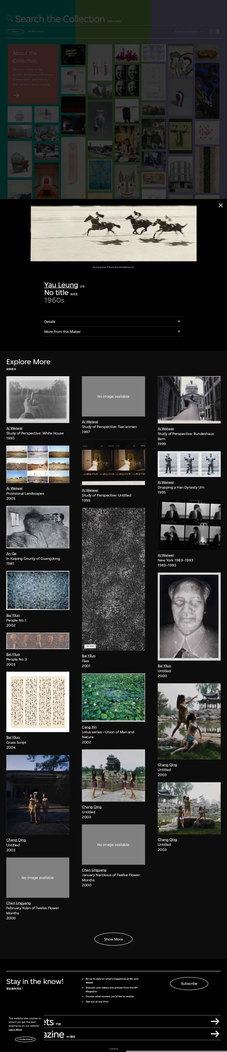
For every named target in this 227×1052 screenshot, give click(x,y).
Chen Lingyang (18, 903)
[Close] (221, 205)
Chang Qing (16, 840)
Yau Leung (61, 284)
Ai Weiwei (14, 428)
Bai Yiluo (13, 615)
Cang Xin (89, 727)
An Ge (11, 553)
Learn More (15, 1029)
